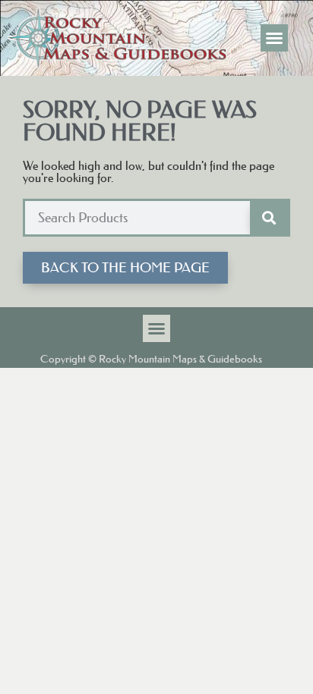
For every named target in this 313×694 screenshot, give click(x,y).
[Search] (269, 217)
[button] (274, 38)
